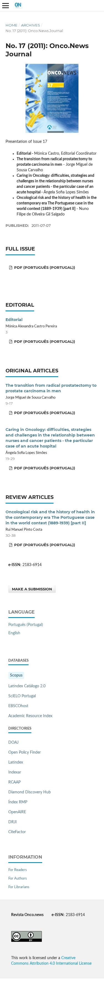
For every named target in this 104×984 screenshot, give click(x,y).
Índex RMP (17, 802)
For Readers (17, 870)
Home (11, 25)
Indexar (14, 772)
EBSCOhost (18, 706)
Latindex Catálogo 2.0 (26, 686)
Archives (30, 25)
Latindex (15, 762)
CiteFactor (17, 832)
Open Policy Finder (24, 752)
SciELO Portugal (22, 696)
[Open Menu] (5, 5)
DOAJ (13, 742)
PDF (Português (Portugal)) (44, 267)
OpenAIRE (17, 812)
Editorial (14, 319)
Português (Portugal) (25, 625)
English (14, 633)
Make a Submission (32, 589)
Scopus (16, 675)
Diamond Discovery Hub (29, 792)
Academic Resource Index (30, 716)
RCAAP (14, 782)
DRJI (12, 822)
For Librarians (18, 887)
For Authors (17, 878)
